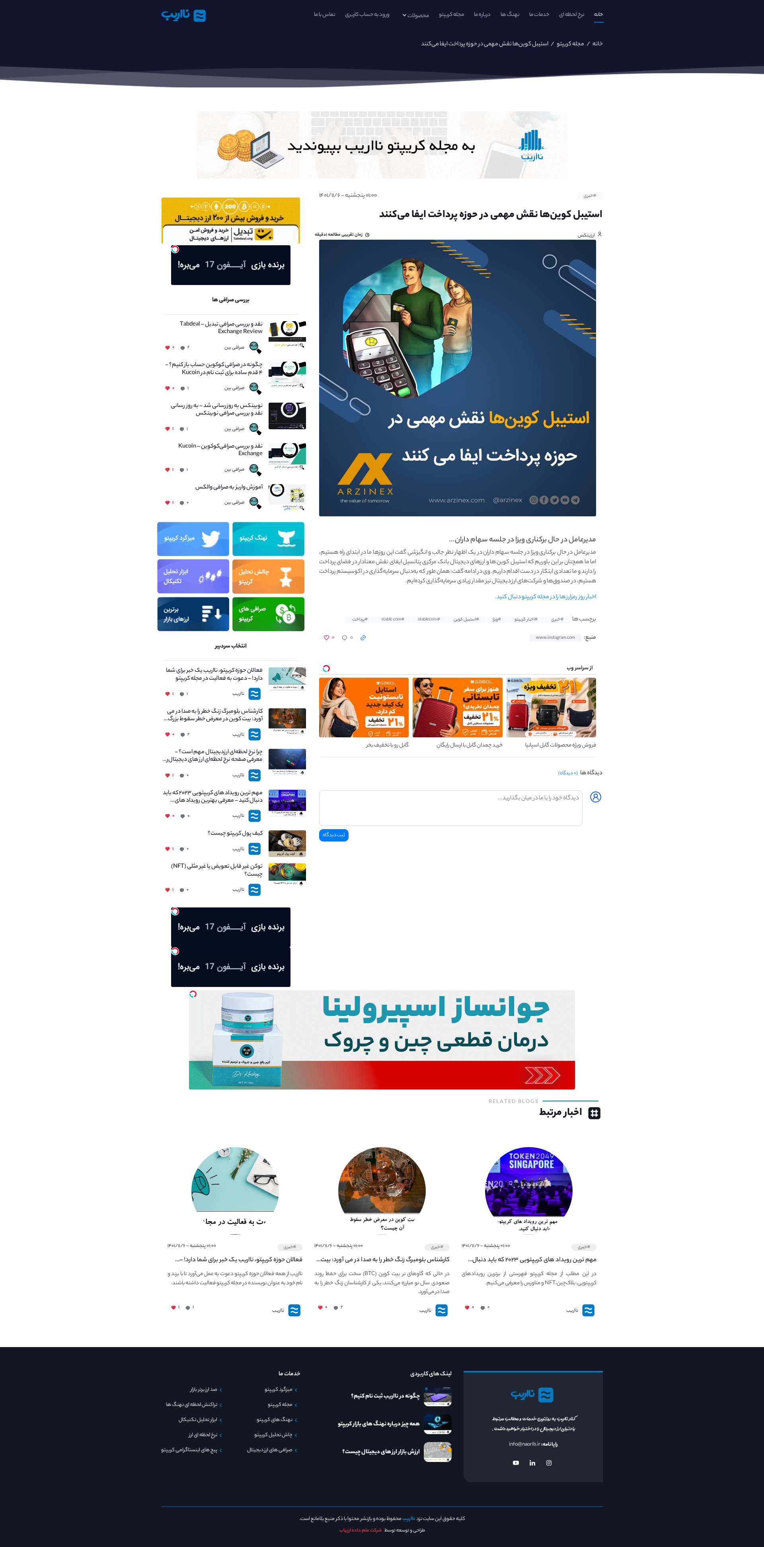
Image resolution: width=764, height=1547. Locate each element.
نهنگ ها (510, 14)
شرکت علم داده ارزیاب (360, 1531)
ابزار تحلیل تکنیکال (198, 1420)
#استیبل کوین (466, 619)
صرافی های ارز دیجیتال (269, 1450)
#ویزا (497, 619)
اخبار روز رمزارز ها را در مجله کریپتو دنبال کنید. (545, 597)
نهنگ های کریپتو (274, 1420)
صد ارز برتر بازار (204, 1390)
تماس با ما (324, 14)
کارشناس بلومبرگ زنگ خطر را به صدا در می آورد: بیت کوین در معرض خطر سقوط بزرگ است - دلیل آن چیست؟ (215, 715)
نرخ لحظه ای (571, 14)
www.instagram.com (555, 638)
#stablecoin (429, 619)
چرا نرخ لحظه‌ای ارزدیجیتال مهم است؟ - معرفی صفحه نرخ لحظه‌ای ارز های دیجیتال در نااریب (213, 756)
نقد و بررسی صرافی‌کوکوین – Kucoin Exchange (220, 450)
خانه (598, 14)
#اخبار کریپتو (526, 619)
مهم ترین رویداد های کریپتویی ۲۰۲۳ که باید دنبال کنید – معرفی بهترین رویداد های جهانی (213, 797)
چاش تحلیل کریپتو (273, 1435)
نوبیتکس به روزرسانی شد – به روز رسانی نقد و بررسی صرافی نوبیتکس (217, 410)
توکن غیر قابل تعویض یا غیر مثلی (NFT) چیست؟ (217, 870)
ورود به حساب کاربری (367, 14)
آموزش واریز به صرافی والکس (229, 488)
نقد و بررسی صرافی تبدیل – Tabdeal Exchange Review (221, 328)
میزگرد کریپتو (278, 1390)
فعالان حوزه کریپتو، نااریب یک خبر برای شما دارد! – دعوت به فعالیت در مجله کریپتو (214, 674)
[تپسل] (175, 249)
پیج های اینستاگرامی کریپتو (189, 1450)
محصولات (418, 16)
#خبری (590, 196)
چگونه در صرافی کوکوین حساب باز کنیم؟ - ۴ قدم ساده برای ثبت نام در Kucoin (214, 369)
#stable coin (392, 619)
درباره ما (482, 14)
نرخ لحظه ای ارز (203, 1435)
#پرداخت (360, 619)
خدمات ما (539, 14)
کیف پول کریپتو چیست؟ (235, 834)
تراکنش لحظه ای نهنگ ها (191, 1405)
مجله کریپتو (451, 14)
